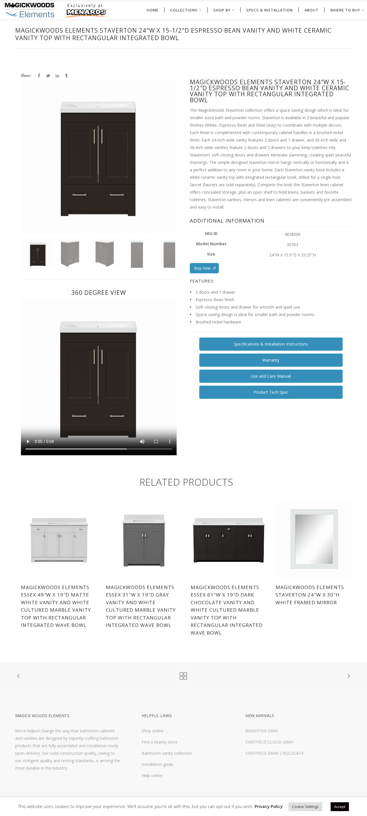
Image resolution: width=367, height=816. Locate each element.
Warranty (270, 360)
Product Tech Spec (270, 392)
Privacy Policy (269, 806)
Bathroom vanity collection (167, 753)
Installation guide (157, 764)
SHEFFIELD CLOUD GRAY (269, 742)
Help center (152, 775)
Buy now (203, 268)
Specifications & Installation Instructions (271, 344)
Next (183, 167)
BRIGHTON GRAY (261, 730)
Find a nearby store (159, 742)
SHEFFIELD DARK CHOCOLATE (274, 753)
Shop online (152, 730)
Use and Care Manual (271, 376)
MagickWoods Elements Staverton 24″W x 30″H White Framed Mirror (310, 595)
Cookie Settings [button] (305, 806)
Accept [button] (339, 806)
